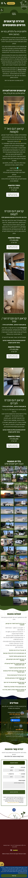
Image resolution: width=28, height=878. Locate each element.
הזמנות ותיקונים (14, 763)
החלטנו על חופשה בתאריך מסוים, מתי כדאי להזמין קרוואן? (13, 690)
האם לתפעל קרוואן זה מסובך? (16, 668)
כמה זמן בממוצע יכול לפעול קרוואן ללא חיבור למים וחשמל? (14, 664)
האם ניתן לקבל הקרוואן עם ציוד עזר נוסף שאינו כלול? (14, 683)
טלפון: (12, 767)
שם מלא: (22, 767)
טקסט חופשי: (21, 780)
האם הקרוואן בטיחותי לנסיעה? (16, 656)
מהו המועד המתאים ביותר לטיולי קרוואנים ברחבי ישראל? (13, 671)
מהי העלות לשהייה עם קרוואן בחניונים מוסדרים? (14, 678)
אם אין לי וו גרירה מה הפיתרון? (16, 650)
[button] (2, 10)
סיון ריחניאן (16, 725)
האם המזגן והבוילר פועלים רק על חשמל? (14, 686)
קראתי (14, 875)
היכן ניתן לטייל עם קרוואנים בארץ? (15, 675)
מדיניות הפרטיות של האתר (13, 802)
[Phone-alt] (5, 3)
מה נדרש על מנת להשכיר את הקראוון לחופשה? (15, 624)
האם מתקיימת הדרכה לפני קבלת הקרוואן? (13, 653)
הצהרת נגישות (5, 853)
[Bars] (2, 3)
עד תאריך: (11, 774)
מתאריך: (22, 774)
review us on (16, 720)
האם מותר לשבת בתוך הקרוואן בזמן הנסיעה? (15, 659)
